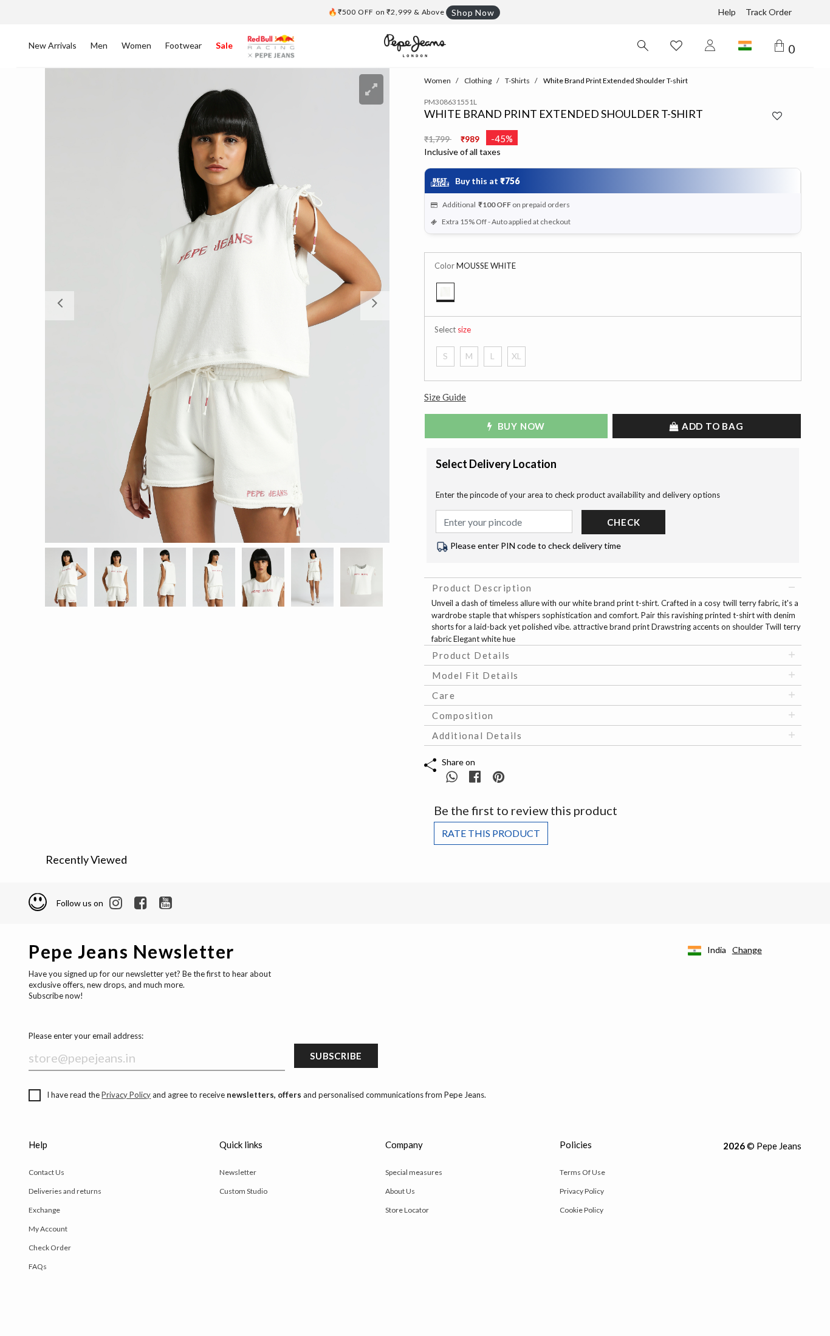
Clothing (478, 80)
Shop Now (472, 12)
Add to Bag (711, 426)
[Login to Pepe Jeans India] (710, 45)
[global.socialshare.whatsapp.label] (452, 776)
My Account (48, 1228)
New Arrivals (53, 45)
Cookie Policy (581, 1209)
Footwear (183, 45)
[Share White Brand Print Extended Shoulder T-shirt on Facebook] (476, 776)
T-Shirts (517, 80)
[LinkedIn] (115, 903)
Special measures (413, 1172)
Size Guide (445, 396)
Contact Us (46, 1172)
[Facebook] (140, 903)
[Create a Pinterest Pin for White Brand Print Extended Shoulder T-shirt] (498, 776)
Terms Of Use (582, 1172)
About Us (400, 1191)
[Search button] (642, 45)
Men (99, 45)
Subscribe (336, 1055)
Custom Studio (243, 1191)
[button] (71, 305)
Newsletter (237, 1172)
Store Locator (407, 1209)
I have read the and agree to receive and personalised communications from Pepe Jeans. (266, 1095)
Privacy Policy (126, 1095)
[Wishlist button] (676, 45)
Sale (224, 45)
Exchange (44, 1209)
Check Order (50, 1247)
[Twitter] (165, 903)
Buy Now (520, 426)
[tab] (612, 588)
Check (623, 522)
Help (727, 12)
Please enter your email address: (86, 1036)
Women (136, 45)
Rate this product (491, 833)
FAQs (38, 1266)
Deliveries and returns (65, 1191)
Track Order (769, 12)
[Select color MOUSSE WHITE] (445, 292)
